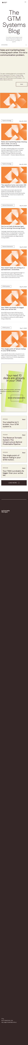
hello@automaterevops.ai (9, 1022)
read (21, 84)
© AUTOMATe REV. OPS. (7, 1020)
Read (23, 419)
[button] (25, 3)
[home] (4, 2)
